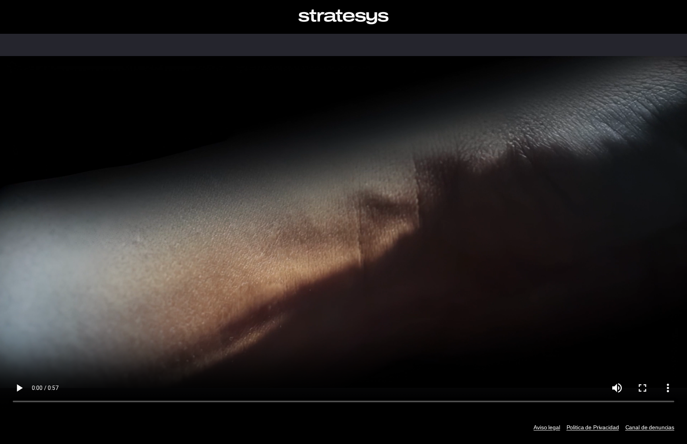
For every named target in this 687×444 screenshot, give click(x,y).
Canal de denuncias (649, 427)
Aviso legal (547, 427)
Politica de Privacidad (593, 427)
